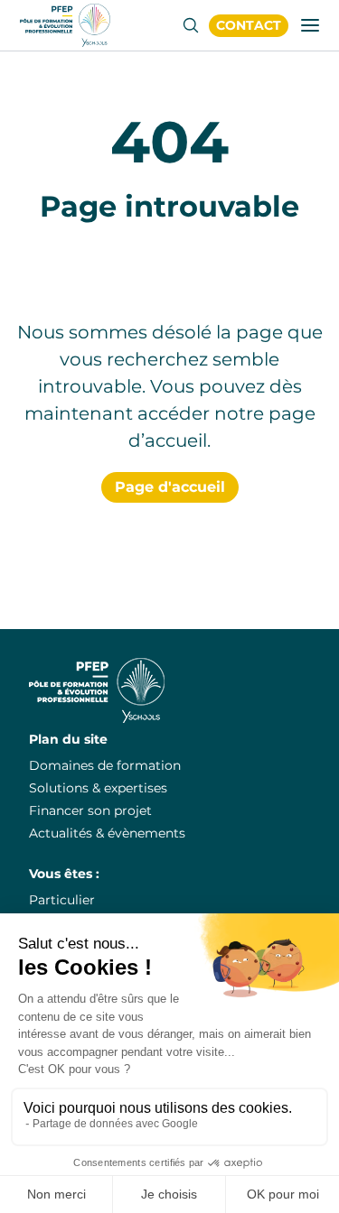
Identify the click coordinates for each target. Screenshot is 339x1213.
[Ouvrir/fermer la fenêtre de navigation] (310, 25)
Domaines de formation (105, 765)
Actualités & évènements (107, 833)
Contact (248, 25)
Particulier (62, 900)
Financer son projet (90, 810)
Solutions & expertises (98, 788)
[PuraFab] (65, 25)
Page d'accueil (170, 486)
